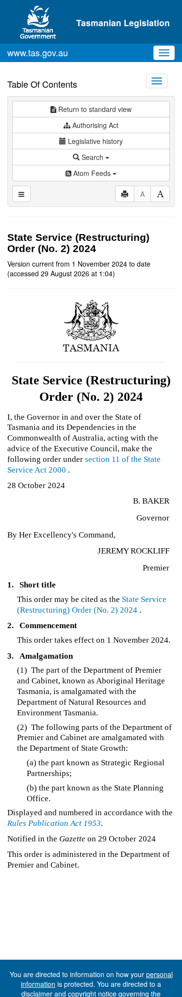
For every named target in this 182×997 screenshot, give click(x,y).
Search (92, 157)
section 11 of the (114, 459)
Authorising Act (94, 125)
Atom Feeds (92, 173)
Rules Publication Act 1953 (54, 823)
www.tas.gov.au (37, 52)
